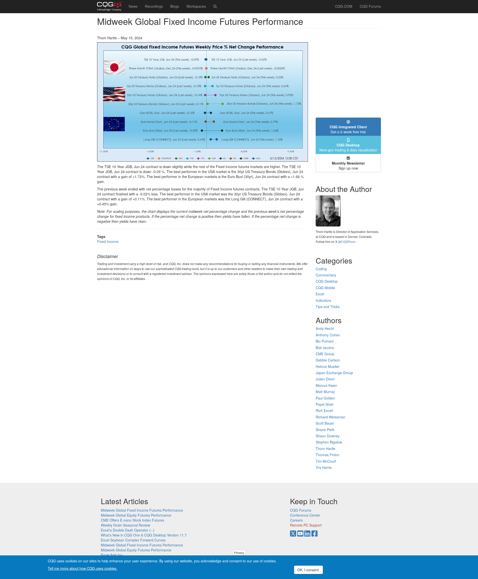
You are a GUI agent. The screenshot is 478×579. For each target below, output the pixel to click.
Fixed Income (108, 241)
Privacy (239, 552)
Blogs (174, 6)
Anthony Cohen (328, 334)
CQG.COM (343, 6)
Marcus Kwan (326, 385)
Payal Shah (325, 404)
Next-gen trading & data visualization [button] (348, 147)
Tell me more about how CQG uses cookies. (82, 568)
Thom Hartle (325, 448)
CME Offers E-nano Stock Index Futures (132, 520)
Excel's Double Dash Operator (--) (127, 530)
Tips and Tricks (328, 306)
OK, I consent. (308, 569)
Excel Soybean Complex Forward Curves (133, 539)
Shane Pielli (325, 429)
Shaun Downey (328, 435)
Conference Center (305, 515)
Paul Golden (325, 398)
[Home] (111, 6)
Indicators (323, 300)
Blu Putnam (325, 341)
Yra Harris (324, 467)
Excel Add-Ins (111, 554)
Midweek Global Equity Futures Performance (136, 515)
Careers (296, 520)
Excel (320, 293)
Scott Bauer (325, 423)
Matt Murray (325, 391)
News (133, 6)
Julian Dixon (325, 378)
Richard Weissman (330, 416)
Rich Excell (324, 410)
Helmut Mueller (328, 366)
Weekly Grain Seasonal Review (125, 525)
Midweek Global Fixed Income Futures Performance (142, 510)
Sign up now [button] (348, 166)
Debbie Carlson (328, 359)
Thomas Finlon (327, 454)
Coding (321, 268)
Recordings (154, 6)
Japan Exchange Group (334, 372)
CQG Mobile (325, 287)
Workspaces (196, 6)
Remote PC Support (306, 525)
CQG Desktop (327, 281)
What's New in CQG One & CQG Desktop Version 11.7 (144, 535)
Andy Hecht (325, 328)
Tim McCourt (326, 461)
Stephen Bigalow (329, 442)
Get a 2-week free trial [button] (348, 129)
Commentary (326, 274)
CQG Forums (370, 6)
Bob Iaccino (325, 347)
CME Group (325, 353)
